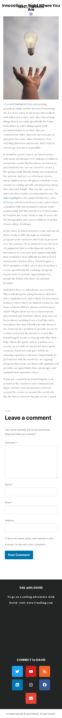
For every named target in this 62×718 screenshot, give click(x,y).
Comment (11, 442)
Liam (19, 108)
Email (9, 502)
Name (9, 484)
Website (9, 520)
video (6, 197)
